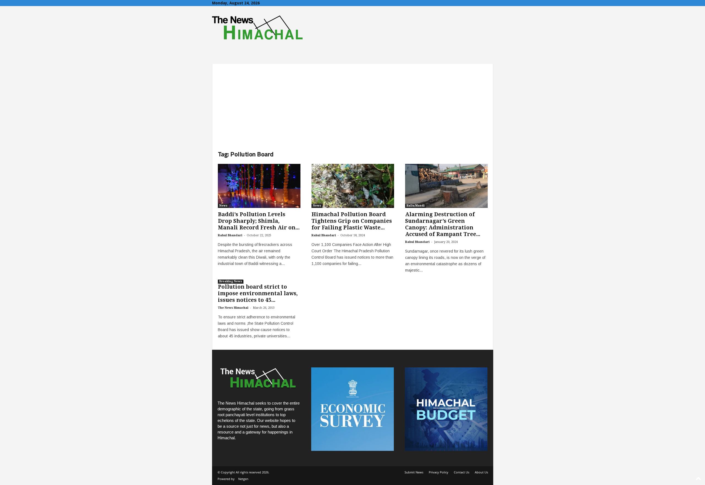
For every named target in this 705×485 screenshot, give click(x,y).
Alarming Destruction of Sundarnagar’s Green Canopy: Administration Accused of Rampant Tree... (442, 224)
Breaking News (230, 281)
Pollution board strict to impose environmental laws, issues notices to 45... (258, 293)
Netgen (243, 479)
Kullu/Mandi (415, 205)
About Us (481, 472)
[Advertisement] (352, 102)
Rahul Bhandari (230, 235)
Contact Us (461, 472)
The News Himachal (233, 308)
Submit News (414, 472)
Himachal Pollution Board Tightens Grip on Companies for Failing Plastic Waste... (351, 221)
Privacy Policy (438, 472)
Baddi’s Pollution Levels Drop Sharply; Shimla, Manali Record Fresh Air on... (259, 221)
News (223, 205)
